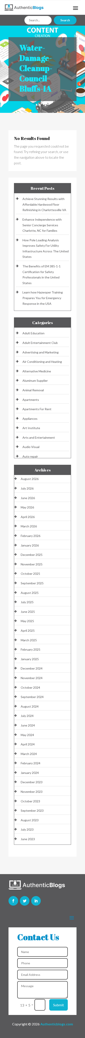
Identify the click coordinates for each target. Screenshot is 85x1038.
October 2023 (30, 801)
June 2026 (28, 498)
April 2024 (28, 744)
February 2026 (30, 536)
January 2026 (30, 545)
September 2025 (32, 583)
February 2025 (30, 649)
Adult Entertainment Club (40, 343)
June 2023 (28, 839)
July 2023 (27, 829)
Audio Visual (30, 447)
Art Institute (31, 428)
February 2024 (30, 763)
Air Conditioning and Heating (42, 361)
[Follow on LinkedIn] (36, 901)
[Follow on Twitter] (24, 901)
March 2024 (29, 754)
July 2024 (27, 716)
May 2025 (27, 621)
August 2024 (30, 706)
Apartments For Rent (36, 409)
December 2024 (31, 668)
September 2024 (32, 697)
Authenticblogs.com (56, 1024)
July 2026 (27, 488)
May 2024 (27, 735)
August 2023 (30, 820)
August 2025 (30, 593)
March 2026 (29, 526)
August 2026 (30, 479)
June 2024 (28, 725)
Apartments (30, 400)
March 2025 (29, 640)
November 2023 (31, 791)
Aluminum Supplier (35, 380)
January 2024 (30, 773)
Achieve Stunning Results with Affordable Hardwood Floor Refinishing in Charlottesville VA (44, 204)
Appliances (29, 418)
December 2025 (31, 554)
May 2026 (27, 507)
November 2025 (31, 564)
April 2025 (28, 630)
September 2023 (32, 810)
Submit (58, 1005)
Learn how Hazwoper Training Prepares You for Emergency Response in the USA (42, 297)
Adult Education (33, 333)
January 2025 (30, 659)
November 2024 (31, 678)
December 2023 (31, 782)
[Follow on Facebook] (13, 901)
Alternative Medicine (36, 371)
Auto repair (30, 456)
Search (65, 20)
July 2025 (27, 602)
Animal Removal (33, 390)
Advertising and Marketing (40, 352)
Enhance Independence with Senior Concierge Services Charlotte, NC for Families (42, 225)
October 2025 (30, 573)
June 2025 (28, 611)
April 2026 (28, 517)
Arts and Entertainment (38, 437)
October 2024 (30, 687)
